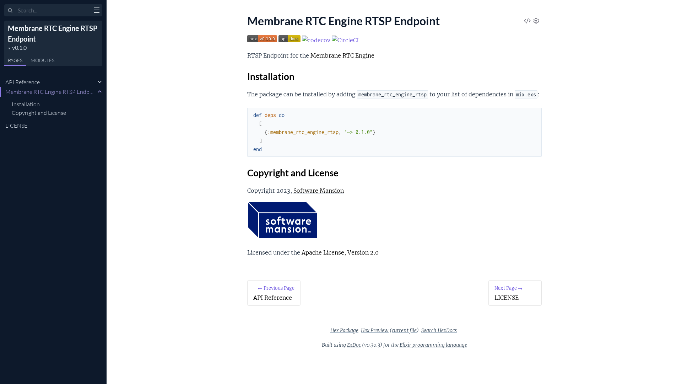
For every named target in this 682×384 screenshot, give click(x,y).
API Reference (22, 82)
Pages (15, 60)
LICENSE (16, 125)
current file (404, 330)
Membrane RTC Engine (342, 55)
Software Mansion (318, 190)
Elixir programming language (433, 345)
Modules (42, 60)
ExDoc (354, 345)
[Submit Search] (10, 10)
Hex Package (344, 330)
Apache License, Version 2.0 (340, 252)
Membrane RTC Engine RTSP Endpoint (50, 91)
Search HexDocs (439, 330)
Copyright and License (39, 112)
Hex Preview (375, 330)
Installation (26, 104)
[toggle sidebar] (96, 11)
